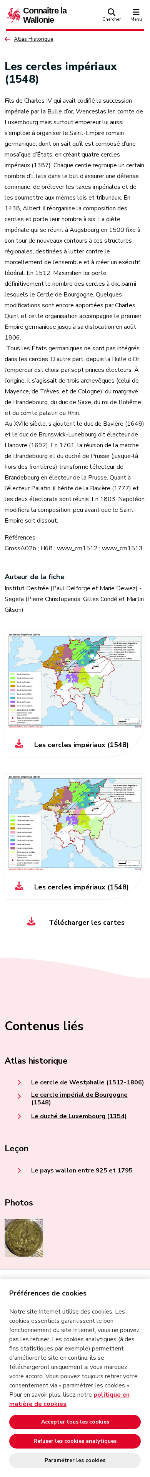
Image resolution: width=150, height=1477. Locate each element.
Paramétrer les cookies (75, 1460)
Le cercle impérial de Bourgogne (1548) (79, 1098)
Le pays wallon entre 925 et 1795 (82, 1170)
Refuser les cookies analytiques (75, 1441)
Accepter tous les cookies (75, 1421)
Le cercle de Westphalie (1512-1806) (87, 1082)
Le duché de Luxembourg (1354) (79, 1116)
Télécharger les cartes (86, 922)
